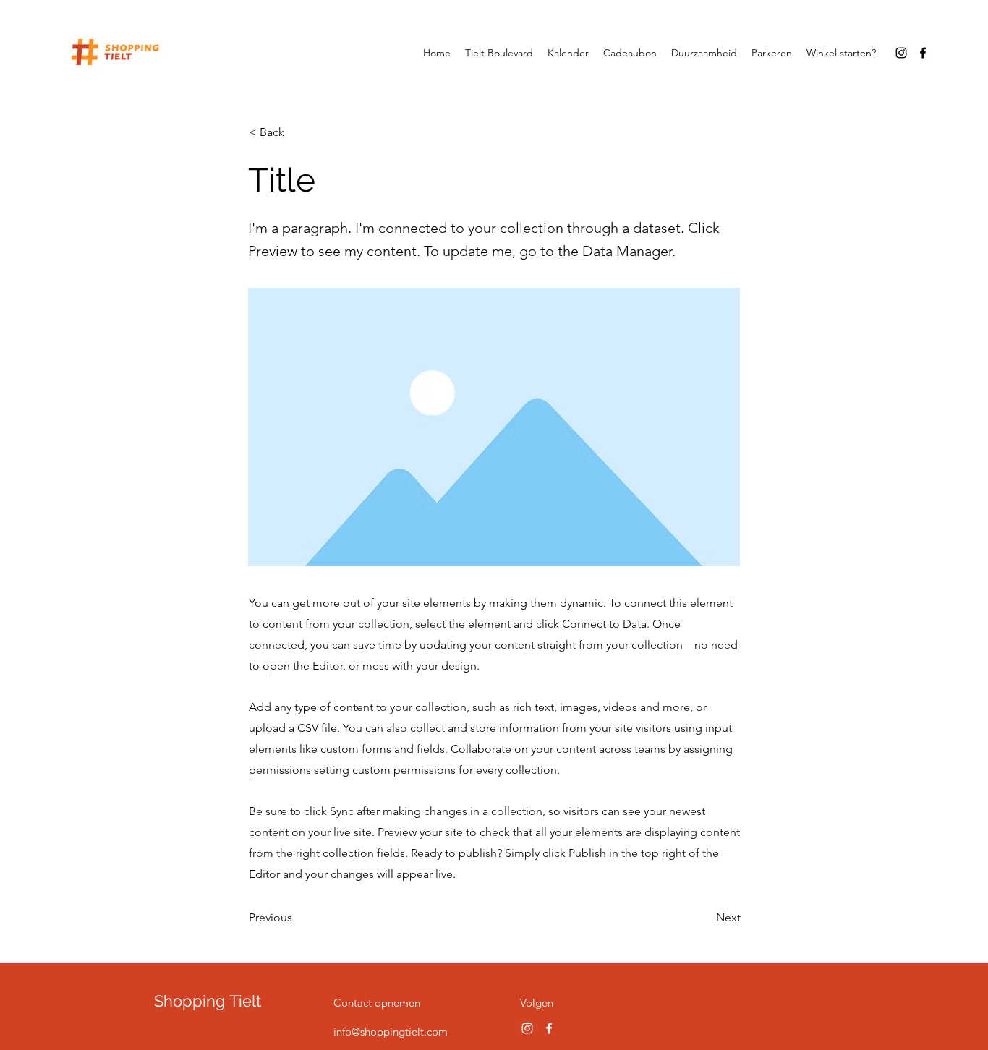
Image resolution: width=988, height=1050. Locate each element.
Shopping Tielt (207, 1000)
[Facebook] (923, 53)
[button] (296, 132)
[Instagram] (901, 53)
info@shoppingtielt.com (390, 1031)
